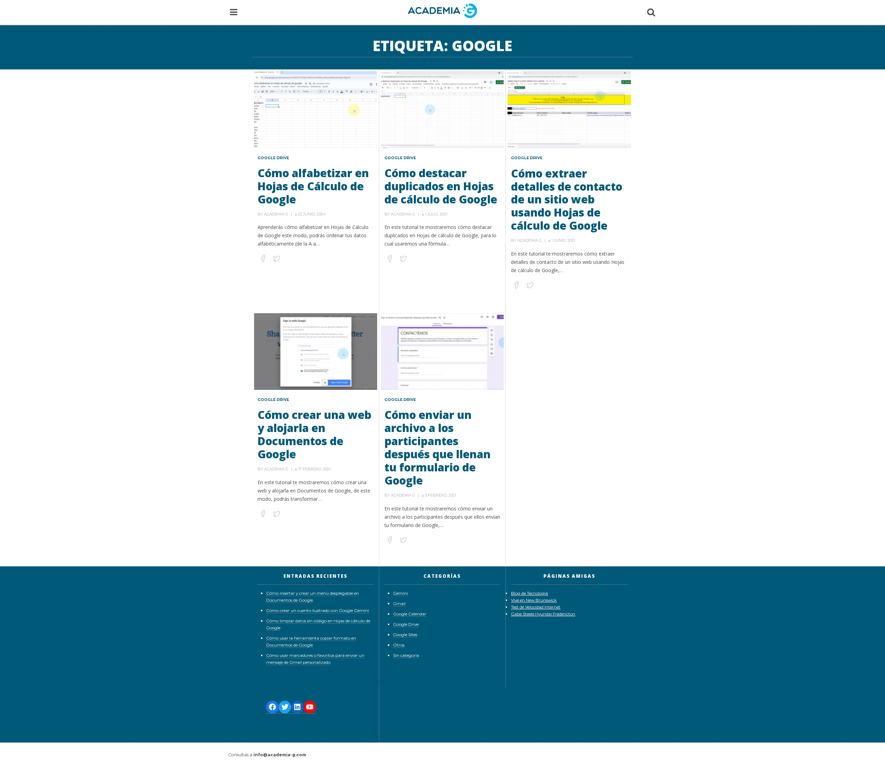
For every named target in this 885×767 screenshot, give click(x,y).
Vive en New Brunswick (534, 600)
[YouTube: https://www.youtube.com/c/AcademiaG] (310, 707)
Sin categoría (406, 655)
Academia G (276, 214)
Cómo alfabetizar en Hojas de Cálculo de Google (313, 186)
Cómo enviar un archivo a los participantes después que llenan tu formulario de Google (437, 447)
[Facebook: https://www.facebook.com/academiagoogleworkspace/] (272, 707)
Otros (398, 645)
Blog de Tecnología (529, 593)
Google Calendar (409, 613)
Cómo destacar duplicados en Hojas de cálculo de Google (440, 186)
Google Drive (273, 158)
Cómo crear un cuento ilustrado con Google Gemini (317, 610)
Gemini (400, 593)
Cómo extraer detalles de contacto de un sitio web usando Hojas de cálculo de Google (566, 199)
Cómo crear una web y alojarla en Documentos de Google (314, 434)
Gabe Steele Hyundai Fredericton (543, 613)
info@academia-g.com (279, 754)
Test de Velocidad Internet (535, 607)
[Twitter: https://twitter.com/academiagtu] (285, 707)
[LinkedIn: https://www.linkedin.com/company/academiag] (297, 707)
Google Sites (405, 634)
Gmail (399, 603)
